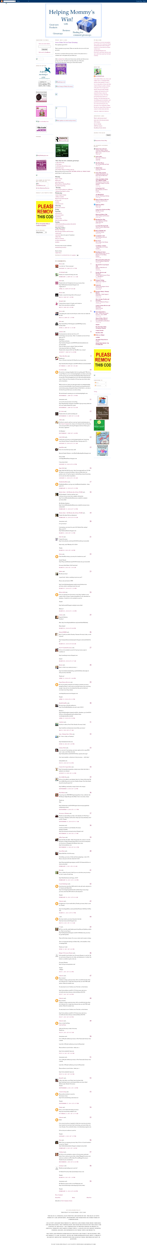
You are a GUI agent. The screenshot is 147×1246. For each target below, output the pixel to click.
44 (90, 916)
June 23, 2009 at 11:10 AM (67, 327)
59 (90, 1181)
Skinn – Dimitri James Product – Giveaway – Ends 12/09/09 (102, 314)
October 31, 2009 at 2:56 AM (68, 366)
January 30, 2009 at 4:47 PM (68, 268)
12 (90, 411)
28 (90, 665)
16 (90, 468)
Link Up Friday (62, 1025)
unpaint (97, 324)
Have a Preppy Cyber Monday (102, 242)
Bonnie (60, 665)
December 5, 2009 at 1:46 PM (68, 433)
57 (90, 1152)
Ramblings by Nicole (101, 252)
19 (90, 513)
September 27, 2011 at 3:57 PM (69, 1103)
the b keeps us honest (60, 207)
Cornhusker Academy (101, 245)
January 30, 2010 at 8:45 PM (68, 464)
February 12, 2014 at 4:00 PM (68, 1191)
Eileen (60, 554)
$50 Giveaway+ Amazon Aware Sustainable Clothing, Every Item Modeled (102, 183)
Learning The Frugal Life (102, 225)
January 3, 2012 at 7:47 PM (67, 1136)
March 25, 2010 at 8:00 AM (67, 644)
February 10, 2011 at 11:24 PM (69, 880)
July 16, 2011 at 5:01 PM (66, 1053)
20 (90, 521)
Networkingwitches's (101, 312)
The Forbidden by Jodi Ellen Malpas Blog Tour (101, 221)
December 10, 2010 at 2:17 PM (68, 833)
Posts (97, 382)
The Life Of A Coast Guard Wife (102, 265)
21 (90, 537)
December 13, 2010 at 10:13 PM (69, 847)
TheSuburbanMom (63, 482)
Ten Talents (59, 164)
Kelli (60, 321)
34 (90, 767)
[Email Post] (77, 255)
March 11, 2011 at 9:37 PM (67, 913)
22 (90, 554)
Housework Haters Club (101, 214)
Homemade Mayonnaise (101, 169)
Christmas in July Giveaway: (101, 201)
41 (90, 870)
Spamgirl (61, 301)
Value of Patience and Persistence (102, 215)
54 (90, 1107)
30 (90, 703)
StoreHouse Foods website (100, 128)
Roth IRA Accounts (100, 210)
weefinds (57, 202)
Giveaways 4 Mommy (64, 813)
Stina (60, 1140)
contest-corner (58, 218)
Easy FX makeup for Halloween (102, 261)
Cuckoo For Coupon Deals (65, 767)
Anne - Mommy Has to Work (65, 734)
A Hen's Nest (58, 236)
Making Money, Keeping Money (62, 184)
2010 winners (97, 122)
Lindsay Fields (62, 748)
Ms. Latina (61, 411)
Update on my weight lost (101, 281)
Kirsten (60, 292)
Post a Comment (59, 1195)
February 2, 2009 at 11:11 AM (68, 276)
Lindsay (61, 615)
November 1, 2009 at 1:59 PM (68, 395)
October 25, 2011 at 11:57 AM (68, 1113)
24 (90, 592)
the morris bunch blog (60, 185)
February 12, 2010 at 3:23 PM (68, 488)
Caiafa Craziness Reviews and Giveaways (103, 306)
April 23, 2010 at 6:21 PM (67, 699)
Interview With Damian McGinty (102, 196)
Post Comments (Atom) (67, 1201)
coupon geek (58, 233)
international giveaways (60, 247)
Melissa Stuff (62, 592)
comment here (61, 59)
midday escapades (60, 196)
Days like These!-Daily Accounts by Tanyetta (101, 327)
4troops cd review (99, 308)
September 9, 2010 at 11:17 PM (69, 809)
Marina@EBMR (63, 632)
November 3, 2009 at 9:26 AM (68, 407)
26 (90, 632)
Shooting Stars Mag (100, 219)
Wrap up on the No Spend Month (102, 227)
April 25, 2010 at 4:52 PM (67, 718)
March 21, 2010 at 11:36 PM (68, 611)
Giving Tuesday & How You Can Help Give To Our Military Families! (102, 255)
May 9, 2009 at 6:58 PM (66, 307)
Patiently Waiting (100, 280)
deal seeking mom (59, 226)
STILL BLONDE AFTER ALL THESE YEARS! (79, 171)
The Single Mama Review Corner (102, 340)
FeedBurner (47, 52)
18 (90, 492)
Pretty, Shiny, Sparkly (101, 172)
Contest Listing (62, 1091)
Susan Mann (62, 851)
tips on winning (97, 124)
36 (90, 792)
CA (60, 927)
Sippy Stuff (61, 468)
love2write (61, 369)
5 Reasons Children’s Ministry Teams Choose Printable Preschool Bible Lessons (103, 151)
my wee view (58, 200)
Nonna (60, 264)
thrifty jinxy (58, 180)
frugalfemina (58, 216)
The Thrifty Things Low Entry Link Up (65, 169)
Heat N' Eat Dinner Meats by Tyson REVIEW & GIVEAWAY (103, 320)
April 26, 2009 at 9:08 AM (67, 288)
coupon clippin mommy (60, 195)
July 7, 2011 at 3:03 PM (66, 994)
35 (90, 777)
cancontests (58, 235)
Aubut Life (98, 285)
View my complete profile (101, 111)
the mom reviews (59, 203)
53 (90, 1092)
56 (90, 1140)
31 (90, 722)
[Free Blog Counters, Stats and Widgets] (94, 375)
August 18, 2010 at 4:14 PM (67, 773)
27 (90, 647)
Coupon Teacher (100, 330)
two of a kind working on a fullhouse (64, 189)
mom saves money (59, 215)
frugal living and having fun (62, 198)
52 (90, 1078)
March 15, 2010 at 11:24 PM (68, 588)
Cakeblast (61, 722)
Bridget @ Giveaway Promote (66, 953)
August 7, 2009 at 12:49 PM (67, 352)
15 (90, 447)
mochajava (61, 1165)
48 (90, 998)
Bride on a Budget (100, 335)
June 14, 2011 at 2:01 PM (66, 949)
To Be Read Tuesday (100, 232)
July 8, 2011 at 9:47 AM (66, 1032)
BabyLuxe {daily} (100, 204)
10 (90, 370)
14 (90, 437)
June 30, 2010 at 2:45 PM (66, 744)
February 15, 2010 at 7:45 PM (68, 509)
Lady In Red (62, 437)
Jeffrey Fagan (62, 837)
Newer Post (57, 1197)
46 (90, 953)
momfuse (57, 242)
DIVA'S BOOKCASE (101, 230)
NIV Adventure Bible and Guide (102, 164)
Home (73, 1197)
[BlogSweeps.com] (60, 82)
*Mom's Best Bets (63, 356)
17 (90, 482)
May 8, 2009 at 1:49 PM (66, 297)
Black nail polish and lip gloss (103, 260)
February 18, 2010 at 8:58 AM (68, 517)
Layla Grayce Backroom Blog (103, 209)
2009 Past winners (98, 126)
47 (90, 975)
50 (90, 1036)
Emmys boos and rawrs (101, 149)
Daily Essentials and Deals (61, 220)
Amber (60, 420)
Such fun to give (60, 168)
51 (90, 1057)
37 (90, 813)
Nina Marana (62, 792)
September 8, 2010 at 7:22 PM (68, 788)
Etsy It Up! (98, 240)
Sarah (60, 280)
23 (90, 571)
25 (90, 615)
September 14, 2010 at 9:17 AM (69, 821)
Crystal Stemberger (63, 884)
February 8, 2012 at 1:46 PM (68, 1148)
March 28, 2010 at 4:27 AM (67, 661)
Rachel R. (61, 1078)
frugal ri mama (58, 178)
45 (90, 927)
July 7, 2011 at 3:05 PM (66, 1017)
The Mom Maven (100, 163)
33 (90, 748)
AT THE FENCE (100, 194)
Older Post (89, 1197)
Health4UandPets (63, 703)
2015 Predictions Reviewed (101, 237)
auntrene (61, 331)
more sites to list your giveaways (101, 120)
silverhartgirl (62, 272)
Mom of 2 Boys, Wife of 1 (102, 318)
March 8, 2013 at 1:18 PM (67, 1177)
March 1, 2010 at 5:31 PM (67, 533)
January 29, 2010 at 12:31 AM (68, 443)
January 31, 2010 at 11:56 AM (68, 478)
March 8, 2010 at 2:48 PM (67, 550)
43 (90, 901)
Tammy (60, 1107)
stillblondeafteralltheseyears (61, 224)
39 (90, 837)
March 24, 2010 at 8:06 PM (67, 628)
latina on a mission (59, 238)
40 (90, 851)
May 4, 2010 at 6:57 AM (66, 730)
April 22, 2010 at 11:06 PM (67, 678)
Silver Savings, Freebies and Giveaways (64, 231)
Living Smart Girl (100, 188)
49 (90, 1021)
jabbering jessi (58, 213)
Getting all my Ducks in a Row (63, 191)
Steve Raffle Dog (63, 777)
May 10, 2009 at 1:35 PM (66, 317)
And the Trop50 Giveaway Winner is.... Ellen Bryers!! (103, 275)
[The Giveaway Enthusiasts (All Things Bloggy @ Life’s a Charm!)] (61, 112)
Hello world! (98, 206)
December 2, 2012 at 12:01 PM (68, 1162)
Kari (60, 870)
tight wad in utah (60, 162)
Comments (98, 385)
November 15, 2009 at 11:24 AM (69, 416)
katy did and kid (72, 224)
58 (90, 1166)
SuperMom (61, 447)
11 (90, 399)
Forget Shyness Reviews (64, 682)
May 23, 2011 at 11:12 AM (67, 923)
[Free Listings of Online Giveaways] (64, 86)
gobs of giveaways (59, 182)
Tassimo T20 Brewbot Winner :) (102, 302)
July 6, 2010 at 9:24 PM (66, 763)
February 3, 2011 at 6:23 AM (68, 866)
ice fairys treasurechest (60, 240)
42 (90, 884)
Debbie (60, 571)
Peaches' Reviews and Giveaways (101, 272)
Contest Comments (65, 424)
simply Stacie (58, 252)
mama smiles (99, 156)
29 (90, 682)
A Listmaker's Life (100, 235)
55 (90, 1117)
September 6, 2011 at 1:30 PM (68, 1088)
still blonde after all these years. (63, 166)
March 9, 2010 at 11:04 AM (67, 567)
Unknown (61, 901)
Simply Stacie (99, 168)
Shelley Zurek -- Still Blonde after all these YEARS (71, 492)
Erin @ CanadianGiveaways (65, 647)
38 (90, 825)
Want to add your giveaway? (100, 118)
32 (90, 734)
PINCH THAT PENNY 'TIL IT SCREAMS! (102, 343)
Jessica (60, 311)
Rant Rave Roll (99, 332)
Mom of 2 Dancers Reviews (102, 199)
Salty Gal (61, 537)
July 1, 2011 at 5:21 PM (66, 971)
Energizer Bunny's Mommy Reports (102, 292)
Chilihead (61, 1152)
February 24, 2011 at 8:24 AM (68, 897)
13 (90, 420)
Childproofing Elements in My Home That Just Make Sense (102, 174)
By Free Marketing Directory (42, 188)
